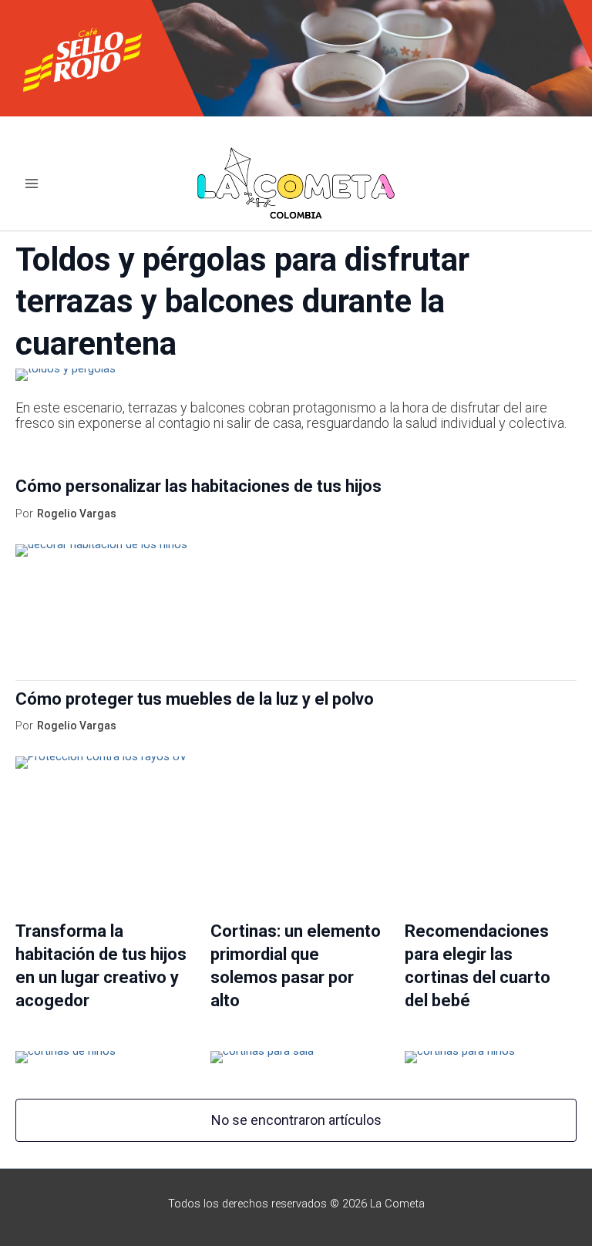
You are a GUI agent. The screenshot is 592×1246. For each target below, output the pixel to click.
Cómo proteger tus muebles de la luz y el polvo (194, 699)
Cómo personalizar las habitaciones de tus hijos (198, 486)
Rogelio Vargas (76, 513)
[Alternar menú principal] (31, 183)
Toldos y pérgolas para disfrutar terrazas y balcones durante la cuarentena (242, 301)
